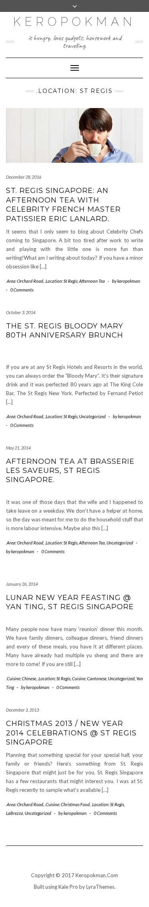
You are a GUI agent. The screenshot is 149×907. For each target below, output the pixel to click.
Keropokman (74, 22)
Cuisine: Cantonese (89, 678)
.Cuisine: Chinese (21, 678)
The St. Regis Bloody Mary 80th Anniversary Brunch (64, 331)
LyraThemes (100, 887)
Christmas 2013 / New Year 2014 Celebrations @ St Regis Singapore (71, 733)
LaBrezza (14, 813)
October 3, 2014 (20, 312)
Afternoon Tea (92, 281)
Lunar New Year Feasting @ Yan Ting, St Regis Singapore (70, 602)
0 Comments (21, 289)
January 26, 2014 (22, 584)
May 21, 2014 (18, 447)
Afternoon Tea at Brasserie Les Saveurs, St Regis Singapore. (70, 470)
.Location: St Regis (61, 281)
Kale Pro (68, 887)
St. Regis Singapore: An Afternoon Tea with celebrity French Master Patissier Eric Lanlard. (63, 204)
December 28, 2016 (23, 176)
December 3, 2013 (22, 709)
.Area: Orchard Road (24, 281)
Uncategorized (92, 416)
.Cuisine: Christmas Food (67, 804)
